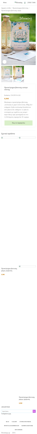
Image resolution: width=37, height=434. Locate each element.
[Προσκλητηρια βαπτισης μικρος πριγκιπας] (9, 201)
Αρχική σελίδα (6, 8)
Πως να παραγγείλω (18, 123)
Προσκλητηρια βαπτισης (20, 8)
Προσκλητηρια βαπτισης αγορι (11, 10)
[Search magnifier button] (34, 411)
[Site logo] (18, 2)
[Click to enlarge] (4, 62)
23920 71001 (31, 2)
